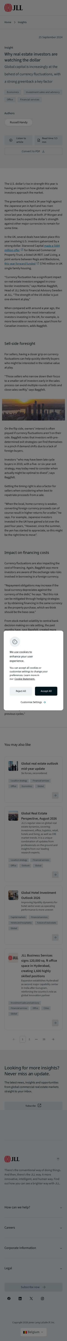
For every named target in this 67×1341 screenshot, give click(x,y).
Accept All (46, 691)
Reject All (21, 691)
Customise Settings (33, 702)
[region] (33, 670)
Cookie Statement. (25, 679)
